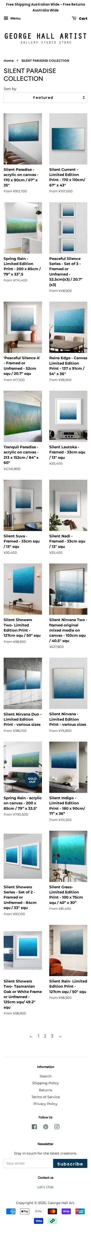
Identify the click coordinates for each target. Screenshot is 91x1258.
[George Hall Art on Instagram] (56, 1127)
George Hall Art (61, 1203)
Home (9, 61)
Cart (82, 18)
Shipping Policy (45, 1083)
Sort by (10, 88)
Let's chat (45, 1187)
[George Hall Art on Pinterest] (45, 1127)
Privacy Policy (45, 1104)
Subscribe (70, 1164)
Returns (45, 1090)
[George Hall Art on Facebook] (34, 1127)
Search (45, 1076)
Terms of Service (46, 1097)
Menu (15, 18)
